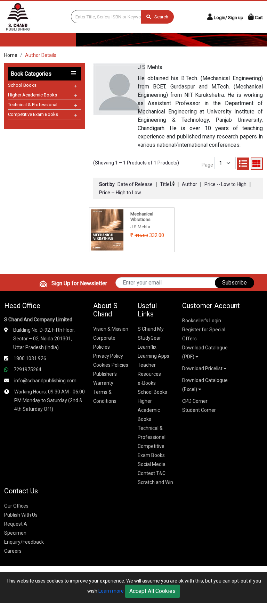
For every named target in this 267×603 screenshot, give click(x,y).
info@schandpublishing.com (45, 380)
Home (10, 55)
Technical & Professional (32, 104)
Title (165, 184)
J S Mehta (150, 67)
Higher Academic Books (32, 94)
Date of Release (135, 184)
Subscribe (234, 282)
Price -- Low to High (225, 184)
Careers (13, 551)
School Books (22, 85)
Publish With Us (21, 515)
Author (189, 184)
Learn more (111, 591)
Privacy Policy (108, 356)
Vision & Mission (110, 329)
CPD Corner (195, 401)
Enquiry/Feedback (24, 542)
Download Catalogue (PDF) (205, 352)
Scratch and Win (155, 482)
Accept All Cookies (152, 591)
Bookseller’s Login (201, 320)
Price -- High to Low (120, 192)
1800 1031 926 (30, 358)
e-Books (147, 383)
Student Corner (199, 410)
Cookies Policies (110, 365)
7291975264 (27, 369)
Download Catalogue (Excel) (205, 384)
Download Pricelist (203, 368)
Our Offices (16, 506)
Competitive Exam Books (33, 114)
